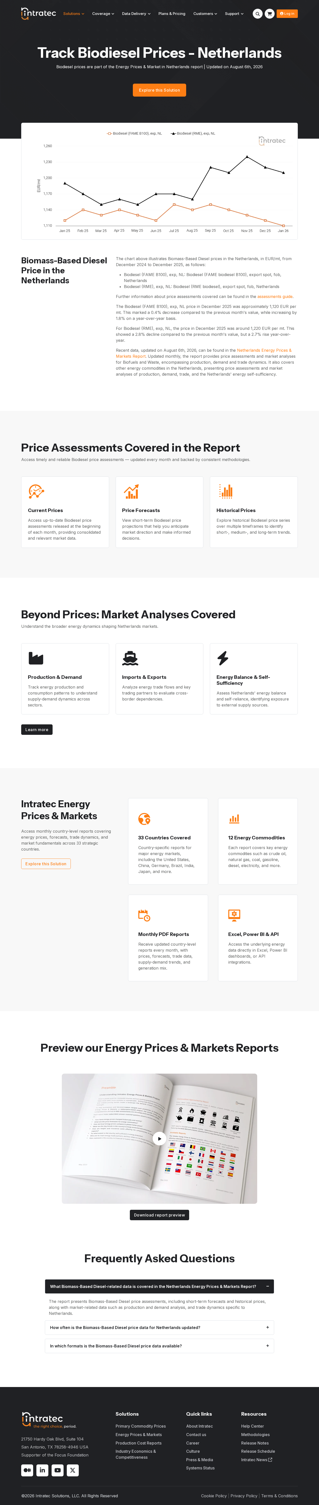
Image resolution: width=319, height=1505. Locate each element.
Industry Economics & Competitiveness (136, 1454)
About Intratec (199, 1426)
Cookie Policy (214, 1495)
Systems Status (200, 1467)
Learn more (36, 729)
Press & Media (199, 1459)
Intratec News (254, 1459)
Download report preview (159, 1215)
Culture (193, 1451)
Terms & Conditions (279, 1495)
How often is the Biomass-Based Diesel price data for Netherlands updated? (125, 1327)
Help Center (252, 1426)
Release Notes (255, 1443)
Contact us (196, 1434)
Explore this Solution (159, 90)
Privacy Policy (244, 1495)
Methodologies (255, 1434)
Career (192, 1443)
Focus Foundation (71, 1454)
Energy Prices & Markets (139, 1434)
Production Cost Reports (138, 1443)
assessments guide (275, 296)
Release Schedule (258, 1451)
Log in (289, 13)
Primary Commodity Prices (141, 1426)
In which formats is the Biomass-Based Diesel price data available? (116, 1345)
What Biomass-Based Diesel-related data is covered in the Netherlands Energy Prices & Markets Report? (153, 1286)
